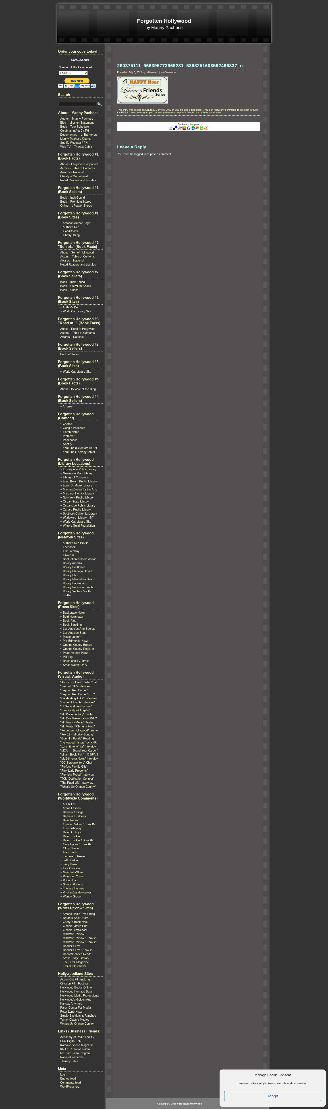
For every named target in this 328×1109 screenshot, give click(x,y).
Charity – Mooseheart (74, 176)
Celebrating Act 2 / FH (74, 130)
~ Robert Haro (69, 880)
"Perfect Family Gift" (73, 766)
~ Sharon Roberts (71, 884)
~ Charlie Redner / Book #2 (77, 824)
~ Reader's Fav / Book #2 (76, 950)
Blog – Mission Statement (77, 122)
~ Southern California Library (78, 513)
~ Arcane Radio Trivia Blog (77, 914)
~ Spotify (66, 444)
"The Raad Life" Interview (76, 782)
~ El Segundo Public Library (78, 469)
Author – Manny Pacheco (76, 118)
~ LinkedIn (67, 555)
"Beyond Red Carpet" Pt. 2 (77, 694)
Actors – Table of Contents (77, 168)
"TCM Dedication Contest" (77, 778)
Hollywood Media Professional (79, 995)
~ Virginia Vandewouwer (75, 892)
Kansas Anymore (71, 1003)
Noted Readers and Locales (78, 180)
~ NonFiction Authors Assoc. (78, 559)
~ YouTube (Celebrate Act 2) (78, 448)
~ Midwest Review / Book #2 (78, 938)
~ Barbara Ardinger (72, 812)
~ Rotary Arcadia (71, 563)
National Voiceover (72, 1057)
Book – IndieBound (72, 197)
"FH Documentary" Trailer (76, 714)
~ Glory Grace (69, 848)
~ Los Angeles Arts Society (77, 628)
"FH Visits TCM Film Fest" (77, 726)
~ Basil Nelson (69, 820)
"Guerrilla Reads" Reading (77, 738)
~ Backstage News (72, 612)
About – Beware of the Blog (78, 389)
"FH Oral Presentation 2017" (78, 718)
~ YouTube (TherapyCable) (77, 452)
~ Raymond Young (72, 876)
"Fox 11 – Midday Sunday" (77, 734)
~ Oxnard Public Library (75, 509)
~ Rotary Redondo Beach (76, 587)
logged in (140, 154)
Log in (64, 1074)
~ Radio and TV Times (74, 660)
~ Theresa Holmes (72, 888)
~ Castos (66, 424)
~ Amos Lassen (70, 808)
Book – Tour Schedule (74, 126)
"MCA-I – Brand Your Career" (79, 750)
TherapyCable (69, 1061)
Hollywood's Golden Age (75, 999)
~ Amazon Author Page (75, 223)
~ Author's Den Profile (74, 543)
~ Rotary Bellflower (72, 567)
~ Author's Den (69, 227)
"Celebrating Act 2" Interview (78, 698)
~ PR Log (66, 656)
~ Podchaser (68, 440)
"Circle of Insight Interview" (77, 702)
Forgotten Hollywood (164, 21)
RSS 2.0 (125, 112)
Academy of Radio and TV (77, 1037)
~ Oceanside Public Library (77, 505)
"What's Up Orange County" (78, 786)
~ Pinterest (67, 436)
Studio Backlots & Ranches (78, 1015)
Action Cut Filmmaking (75, 979)
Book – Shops (69, 290)
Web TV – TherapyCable (76, 146)
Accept (273, 1096)
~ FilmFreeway (69, 551)
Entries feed (68, 1078)
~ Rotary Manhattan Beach (77, 579)
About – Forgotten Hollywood (79, 164)
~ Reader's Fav (70, 946)
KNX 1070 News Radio (75, 1049)
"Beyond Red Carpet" (74, 690)
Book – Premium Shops (75, 286)
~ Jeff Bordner (69, 860)
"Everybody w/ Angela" (75, 710)
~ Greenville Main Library (76, 473)
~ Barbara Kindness (73, 816)
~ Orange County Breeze (76, 644)
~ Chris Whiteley (71, 828)
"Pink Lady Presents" (74, 770)
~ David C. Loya (70, 832)
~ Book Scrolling (71, 624)
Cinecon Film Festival (74, 983)
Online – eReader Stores (76, 205)
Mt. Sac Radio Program (75, 1053)
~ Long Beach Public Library (78, 481)
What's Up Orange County (77, 1023)
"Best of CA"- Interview (75, 686)
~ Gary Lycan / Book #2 (75, 844)
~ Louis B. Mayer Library (76, 485)
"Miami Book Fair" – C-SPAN (79, 754)
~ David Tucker (70, 836)
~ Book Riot (68, 620)
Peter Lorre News (71, 1011)
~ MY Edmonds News (74, 640)
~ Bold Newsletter (71, 616)
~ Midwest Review (72, 934)
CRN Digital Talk (70, 1041)
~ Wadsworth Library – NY (77, 517)
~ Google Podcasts (72, 428)
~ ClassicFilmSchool (73, 930)
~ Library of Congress (74, 477)
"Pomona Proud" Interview (77, 774)
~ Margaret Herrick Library (77, 493)
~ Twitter (65, 595)
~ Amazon (66, 406)
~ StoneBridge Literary (74, 958)
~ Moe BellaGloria (71, 872)
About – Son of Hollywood (77, 252)
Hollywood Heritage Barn (76, 991)
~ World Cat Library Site (75, 311)
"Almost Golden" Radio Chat (78, 682)
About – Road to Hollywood (77, 328)
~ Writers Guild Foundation (77, 525)
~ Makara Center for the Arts (78, 489)
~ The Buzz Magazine (74, 962)
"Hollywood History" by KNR (78, 742)
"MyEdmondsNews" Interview (79, 758)
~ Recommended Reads (75, 954)
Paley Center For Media (75, 1007)
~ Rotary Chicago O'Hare (76, 571)
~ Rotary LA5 (68, 575)
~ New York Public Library (77, 497)
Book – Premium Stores (75, 201)
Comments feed (70, 1082)
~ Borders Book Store (74, 918)
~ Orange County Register (77, 648)
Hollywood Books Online (76, 987)
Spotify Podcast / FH (73, 142)
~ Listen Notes (69, 432)
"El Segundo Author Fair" (76, 706)
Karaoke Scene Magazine (76, 1045)
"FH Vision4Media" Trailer (76, 722)
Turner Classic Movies (74, 1019)
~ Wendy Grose (70, 896)
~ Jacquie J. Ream (72, 856)
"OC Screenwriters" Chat (76, 762)
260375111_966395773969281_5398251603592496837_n (180, 65)
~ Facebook (68, 547)
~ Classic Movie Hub (73, 926)
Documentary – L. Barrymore (79, 134)
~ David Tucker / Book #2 (76, 840)
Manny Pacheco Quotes (75, 138)
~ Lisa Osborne (70, 868)
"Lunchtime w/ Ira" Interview (78, 746)
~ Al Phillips (68, 804)
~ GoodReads (69, 231)
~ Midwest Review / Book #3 (78, 942)
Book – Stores (69, 354)
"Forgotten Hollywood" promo (79, 730)
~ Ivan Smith (68, 852)
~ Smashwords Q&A (73, 665)
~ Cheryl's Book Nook (74, 922)
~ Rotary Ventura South (75, 591)
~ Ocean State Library (74, 501)
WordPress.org (69, 1086)
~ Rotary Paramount (73, 583)
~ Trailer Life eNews (73, 966)
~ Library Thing (70, 235)
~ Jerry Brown (69, 864)
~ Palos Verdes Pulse (74, 652)
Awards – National (72, 172)
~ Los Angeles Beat (73, 632)
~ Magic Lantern (70, 636)
